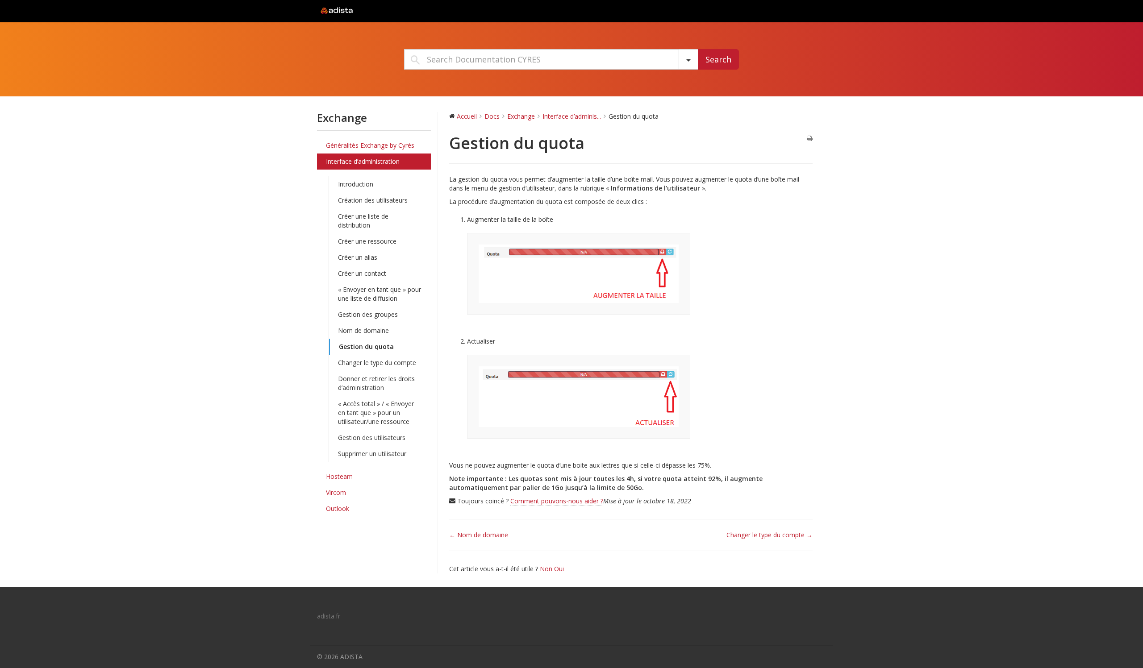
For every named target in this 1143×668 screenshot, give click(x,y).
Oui (559, 568)
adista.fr (328, 616)
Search (718, 59)
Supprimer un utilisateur (372, 453)
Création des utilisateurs (373, 200)
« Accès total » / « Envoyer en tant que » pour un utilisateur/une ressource (376, 412)
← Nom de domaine (478, 535)
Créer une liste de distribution (363, 220)
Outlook (337, 508)
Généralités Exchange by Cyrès (370, 145)
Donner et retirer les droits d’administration (376, 383)
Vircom (336, 492)
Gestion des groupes (368, 314)
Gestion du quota (366, 346)
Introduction (355, 184)
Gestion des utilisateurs (371, 437)
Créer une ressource (367, 241)
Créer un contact (362, 273)
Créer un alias (357, 257)
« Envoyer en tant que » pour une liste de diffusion (379, 294)
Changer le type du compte (377, 362)
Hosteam (339, 476)
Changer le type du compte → (769, 535)
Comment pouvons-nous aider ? (556, 501)
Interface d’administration (363, 161)
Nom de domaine (363, 330)
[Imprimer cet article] (810, 138)
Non (547, 568)
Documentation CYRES (373, 10)
